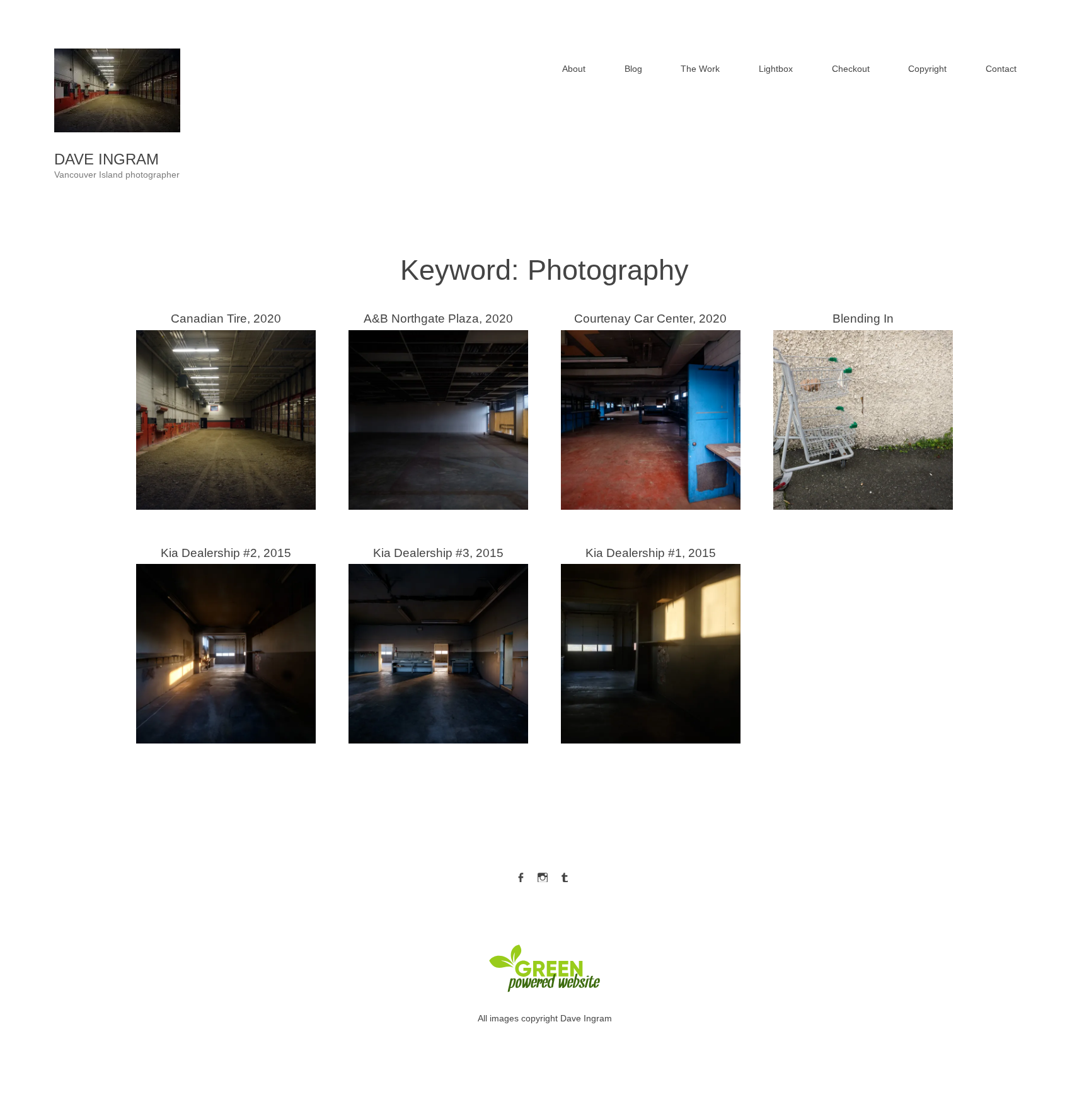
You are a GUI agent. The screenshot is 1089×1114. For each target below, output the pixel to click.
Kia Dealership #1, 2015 (650, 642)
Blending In (863, 408)
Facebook (520, 874)
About (573, 69)
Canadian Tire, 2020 (226, 408)
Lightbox (776, 69)
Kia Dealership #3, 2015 (438, 642)
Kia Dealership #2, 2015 (226, 642)
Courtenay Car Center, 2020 (650, 408)
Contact (1001, 69)
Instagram (542, 874)
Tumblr (564, 874)
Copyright (927, 69)
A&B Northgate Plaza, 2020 (438, 408)
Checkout (851, 69)
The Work (700, 69)
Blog (633, 69)
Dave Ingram (106, 159)
